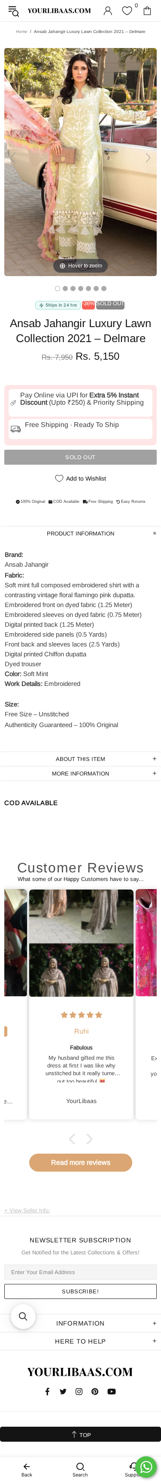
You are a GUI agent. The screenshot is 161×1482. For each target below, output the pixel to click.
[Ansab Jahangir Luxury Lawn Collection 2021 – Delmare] (57, 288)
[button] (74, 1139)
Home (21, 31)
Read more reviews (80, 1162)
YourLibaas (59, 11)
